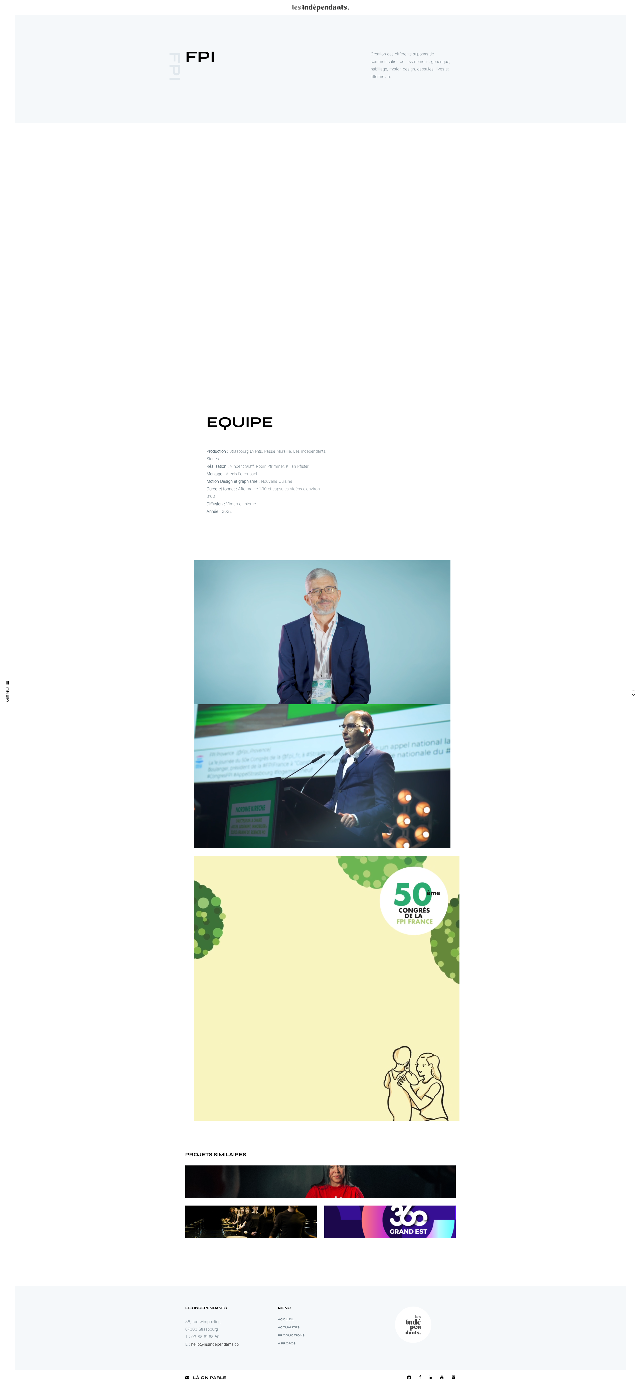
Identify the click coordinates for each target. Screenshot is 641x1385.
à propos (286, 1343)
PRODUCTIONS (291, 1335)
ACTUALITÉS (288, 1327)
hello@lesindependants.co (215, 1344)
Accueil (286, 1319)
